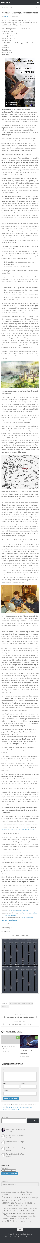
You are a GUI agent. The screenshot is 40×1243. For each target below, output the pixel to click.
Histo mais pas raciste (18, 1129)
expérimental (7, 1203)
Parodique (22, 1214)
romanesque (24, 1216)
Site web (5, 1090)
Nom (5, 1083)
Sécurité (3, 1222)
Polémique (30, 1213)
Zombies (30, 1222)
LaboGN (24, 1206)
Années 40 (15, 1192)
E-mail (23, 1083)
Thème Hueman (30, 1237)
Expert (13, 1200)
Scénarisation (21, 1218)
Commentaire (7, 1070)
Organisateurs (9, 1213)
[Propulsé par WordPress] (18, 1236)
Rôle (34, 1216)
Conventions (23, 1197)
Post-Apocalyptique (9, 1216)
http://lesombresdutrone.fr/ (19, 911)
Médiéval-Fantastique (27, 1003)
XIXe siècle (24, 1222)
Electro (6, 16)
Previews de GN (6, 7)
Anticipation (21, 1192)
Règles (30, 1216)
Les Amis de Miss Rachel (8, 1208)
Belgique (4, 1195)
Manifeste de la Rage (18, 1135)
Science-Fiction (7, 1219)
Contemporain (9, 1197)
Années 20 (9, 1192)
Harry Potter (4, 1206)
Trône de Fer (5, 1006)
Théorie (11, 1221)
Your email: (4, 1168)
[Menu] (37, 2)
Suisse (30, 1219)
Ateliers (29, 1192)
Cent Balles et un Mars (14, 1195)
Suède (33, 1219)
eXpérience (21, 1200)
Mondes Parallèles (27, 1208)
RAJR (18, 1216)
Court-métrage (34, 1197)
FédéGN (28, 1203)
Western (18, 1222)
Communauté (26, 1194)
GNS (34, 1203)
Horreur (10, 1206)
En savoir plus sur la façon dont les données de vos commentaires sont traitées (18, 1107)
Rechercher (4, 1117)
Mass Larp (18, 1208)
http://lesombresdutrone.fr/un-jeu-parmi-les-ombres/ (18, 829)
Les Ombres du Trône (15, 1003)
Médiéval (35, 1208)
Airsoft (3, 1192)
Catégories (4, 1181)
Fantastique (19, 1203)
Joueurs (17, 1205)
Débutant (5, 1200)
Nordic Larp (30, 1210)
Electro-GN (5, 2)
